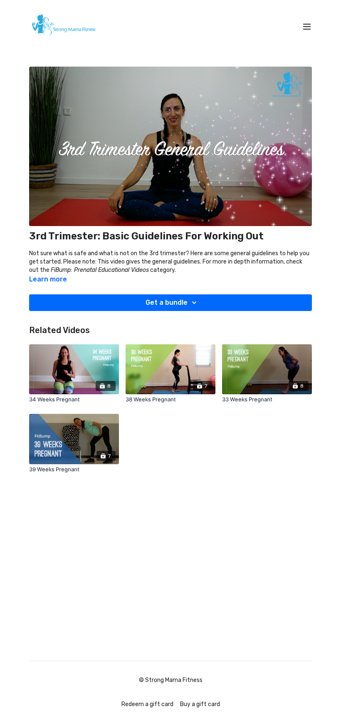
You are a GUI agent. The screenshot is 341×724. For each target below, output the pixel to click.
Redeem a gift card (147, 704)
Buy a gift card (200, 704)
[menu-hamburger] (307, 27)
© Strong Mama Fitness (171, 680)
